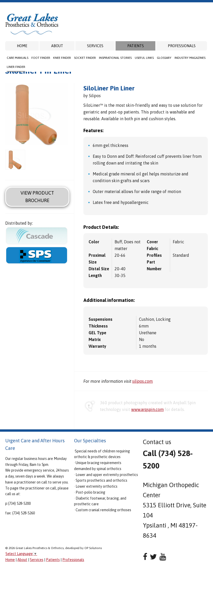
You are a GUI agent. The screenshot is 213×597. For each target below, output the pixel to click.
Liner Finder (16, 67)
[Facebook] (145, 557)
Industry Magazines (190, 58)
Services (95, 46)
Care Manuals (17, 58)
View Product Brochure (37, 196)
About (57, 46)
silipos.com (142, 381)
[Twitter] (153, 557)
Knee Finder (62, 58)
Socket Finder (85, 58)
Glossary (164, 58)
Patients (135, 46)
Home (22, 46)
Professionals (182, 46)
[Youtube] (162, 557)
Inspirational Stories (115, 58)
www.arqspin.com (147, 409)
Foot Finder (40, 58)
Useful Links (144, 58)
